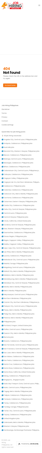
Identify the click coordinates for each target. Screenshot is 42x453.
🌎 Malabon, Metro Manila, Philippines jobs (18, 275)
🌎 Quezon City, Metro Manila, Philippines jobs (19, 333)
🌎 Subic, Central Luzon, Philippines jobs (17, 387)
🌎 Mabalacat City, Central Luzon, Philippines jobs (20, 260)
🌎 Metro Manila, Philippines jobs (14, 291)
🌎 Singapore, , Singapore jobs (13, 380)
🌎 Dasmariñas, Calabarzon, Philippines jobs (18, 232)
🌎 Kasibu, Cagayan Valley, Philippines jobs (18, 244)
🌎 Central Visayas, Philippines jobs (15, 217)
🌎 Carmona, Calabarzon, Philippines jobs (17, 198)
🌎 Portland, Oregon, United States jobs (17, 325)
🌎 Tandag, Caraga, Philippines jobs (15, 407)
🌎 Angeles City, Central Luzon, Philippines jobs (19, 139)
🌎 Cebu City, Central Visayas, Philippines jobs (19, 209)
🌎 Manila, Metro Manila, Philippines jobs (17, 287)
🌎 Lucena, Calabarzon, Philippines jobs (16, 256)
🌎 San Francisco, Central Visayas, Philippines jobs (21, 349)
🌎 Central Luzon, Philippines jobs (14, 213)
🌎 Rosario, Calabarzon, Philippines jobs (17, 341)
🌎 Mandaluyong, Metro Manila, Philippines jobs (19, 279)
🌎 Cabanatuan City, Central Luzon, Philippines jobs (21, 170)
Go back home (10, 85)
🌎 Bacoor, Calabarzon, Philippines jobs (16, 155)
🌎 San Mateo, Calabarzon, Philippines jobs (18, 356)
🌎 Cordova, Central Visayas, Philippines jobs (19, 225)
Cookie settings (7, 125)
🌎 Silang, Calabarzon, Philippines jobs (16, 376)
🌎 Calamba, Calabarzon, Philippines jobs (17, 190)
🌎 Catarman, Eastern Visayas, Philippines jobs (19, 201)
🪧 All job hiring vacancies (11, 136)
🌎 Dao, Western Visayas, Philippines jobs (17, 229)
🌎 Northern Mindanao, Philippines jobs (16, 298)
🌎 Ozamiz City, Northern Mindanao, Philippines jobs (21, 302)
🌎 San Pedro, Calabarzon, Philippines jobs (18, 360)
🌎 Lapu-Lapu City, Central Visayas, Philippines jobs (21, 248)
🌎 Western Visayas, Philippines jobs (15, 426)
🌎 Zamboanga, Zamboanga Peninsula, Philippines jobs (21, 430)
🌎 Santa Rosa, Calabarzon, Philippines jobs (18, 368)
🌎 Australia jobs (8, 147)
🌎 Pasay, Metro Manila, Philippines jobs (17, 310)
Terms (4, 113)
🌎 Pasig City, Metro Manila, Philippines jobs (18, 314)
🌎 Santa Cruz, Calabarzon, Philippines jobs (18, 364)
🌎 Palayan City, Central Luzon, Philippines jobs (19, 306)
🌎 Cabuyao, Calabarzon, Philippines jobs (17, 174)
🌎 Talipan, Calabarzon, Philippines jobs (17, 395)
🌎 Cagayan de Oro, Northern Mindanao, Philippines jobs (21, 182)
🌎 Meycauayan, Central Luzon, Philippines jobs (19, 294)
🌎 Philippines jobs (9, 321)
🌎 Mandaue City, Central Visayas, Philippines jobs (20, 283)
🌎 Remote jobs (8, 337)
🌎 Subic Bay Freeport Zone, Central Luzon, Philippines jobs (21, 383)
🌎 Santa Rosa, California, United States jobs (18, 372)
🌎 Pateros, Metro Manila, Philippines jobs (17, 318)
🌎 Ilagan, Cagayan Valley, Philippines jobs (18, 240)
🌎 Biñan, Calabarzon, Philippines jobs (16, 167)
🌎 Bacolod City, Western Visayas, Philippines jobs (20, 151)
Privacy (4, 117)
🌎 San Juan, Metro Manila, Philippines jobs (18, 352)
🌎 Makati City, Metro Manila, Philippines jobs (19, 271)
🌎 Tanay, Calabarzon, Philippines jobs (16, 403)
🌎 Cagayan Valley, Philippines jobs (15, 178)
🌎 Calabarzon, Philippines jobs (13, 186)
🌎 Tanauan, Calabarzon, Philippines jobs (17, 399)
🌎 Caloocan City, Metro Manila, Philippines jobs (20, 194)
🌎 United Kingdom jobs (11, 418)
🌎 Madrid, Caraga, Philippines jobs (15, 263)
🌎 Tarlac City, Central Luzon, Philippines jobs (19, 411)
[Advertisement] (21, 32)
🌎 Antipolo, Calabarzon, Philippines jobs (17, 143)
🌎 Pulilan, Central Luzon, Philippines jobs (17, 329)
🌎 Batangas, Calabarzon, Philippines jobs (17, 163)
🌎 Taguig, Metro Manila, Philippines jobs (17, 391)
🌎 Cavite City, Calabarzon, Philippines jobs (18, 205)
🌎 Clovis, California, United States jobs (16, 221)
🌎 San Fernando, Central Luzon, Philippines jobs (20, 345)
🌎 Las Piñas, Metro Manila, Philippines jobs (18, 252)
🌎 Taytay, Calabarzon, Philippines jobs (16, 414)
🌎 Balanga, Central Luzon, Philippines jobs (18, 159)
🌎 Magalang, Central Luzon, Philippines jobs (18, 267)
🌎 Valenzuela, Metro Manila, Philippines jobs (18, 422)
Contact (5, 121)
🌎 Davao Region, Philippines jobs (14, 236)
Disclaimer (6, 109)
